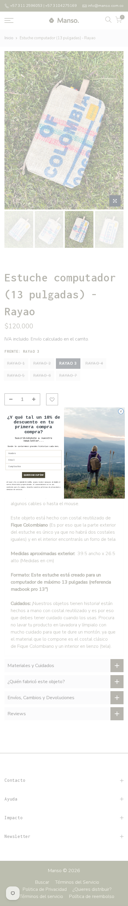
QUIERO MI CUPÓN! (33, 475)
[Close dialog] (121, 411)
